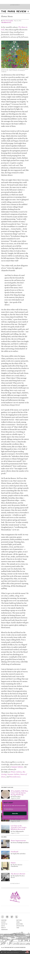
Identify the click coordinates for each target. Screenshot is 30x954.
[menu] (28, 11)
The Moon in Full (6, 22)
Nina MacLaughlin (8, 21)
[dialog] (15, 811)
